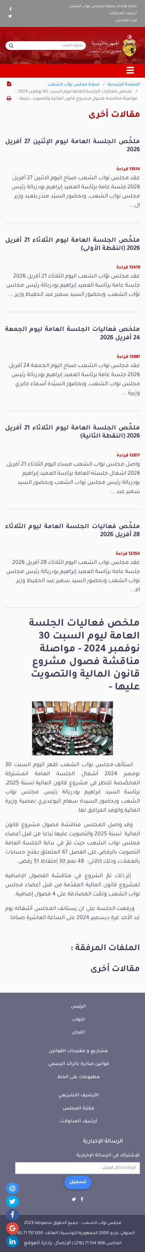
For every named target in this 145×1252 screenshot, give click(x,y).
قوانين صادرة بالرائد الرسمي (78, 1064)
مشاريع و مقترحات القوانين (78, 1051)
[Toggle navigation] (130, 71)
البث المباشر (126, 21)
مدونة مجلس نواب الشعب (73, 84)
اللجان (78, 1032)
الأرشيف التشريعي (78, 1095)
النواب (78, 1019)
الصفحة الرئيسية (124, 84)
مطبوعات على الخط (78, 1077)
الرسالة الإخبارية (103, 1142)
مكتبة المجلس (78, 1108)
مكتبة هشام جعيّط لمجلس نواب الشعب (103, 6)
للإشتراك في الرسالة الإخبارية (108, 1155)
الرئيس (78, 1006)
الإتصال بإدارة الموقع (47, 1243)
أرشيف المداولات (123, 13)
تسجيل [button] (78, 1182)
